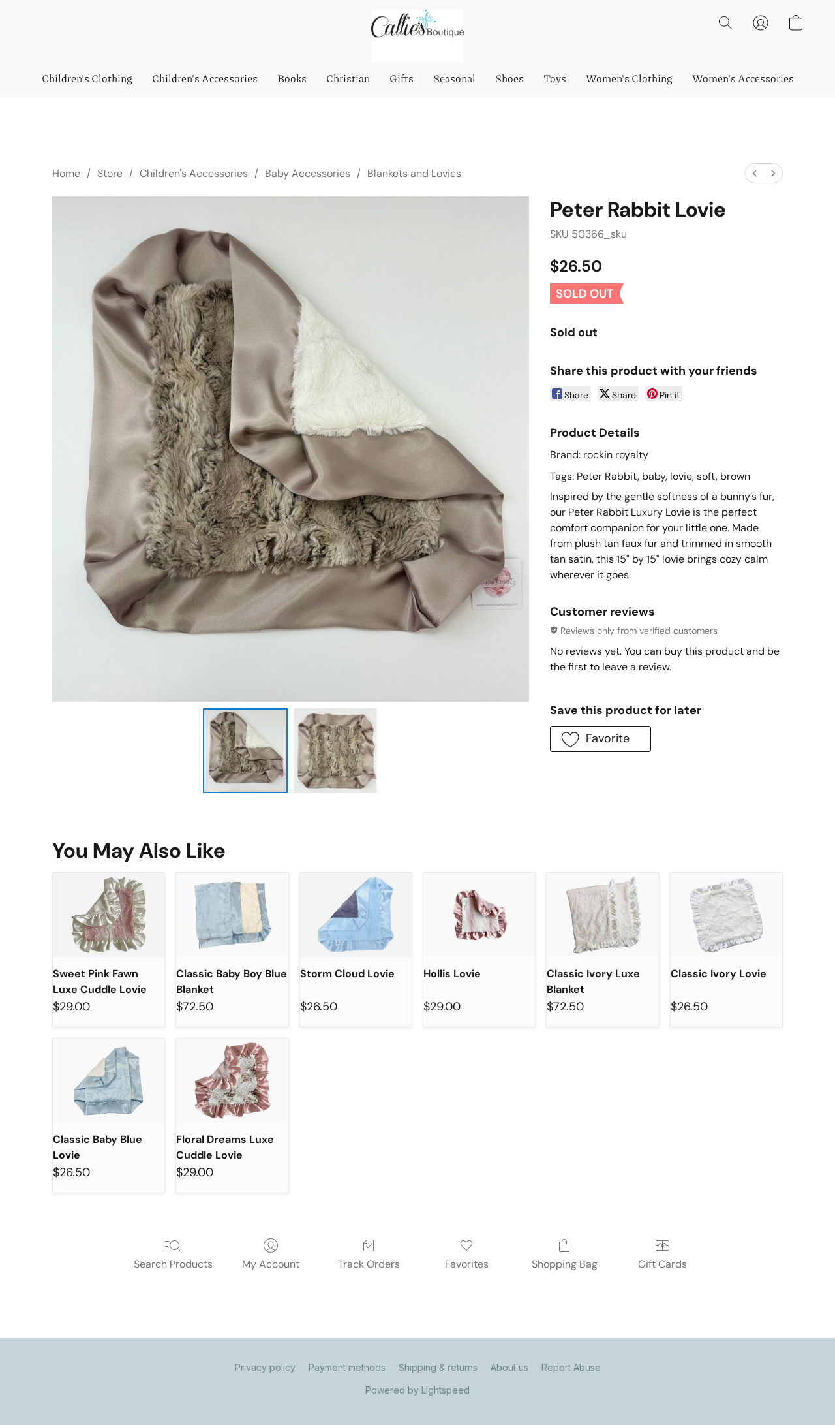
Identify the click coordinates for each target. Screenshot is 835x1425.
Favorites (467, 1264)
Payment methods (347, 1367)
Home (66, 173)
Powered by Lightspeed (417, 1390)
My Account (270, 1264)
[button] (417, 36)
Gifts (401, 78)
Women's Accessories (743, 78)
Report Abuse (571, 1367)
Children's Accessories (205, 78)
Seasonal (454, 78)
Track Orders (369, 1264)
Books (292, 78)
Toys (554, 78)
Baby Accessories (307, 173)
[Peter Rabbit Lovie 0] (245, 750)
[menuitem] (755, 173)
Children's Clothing (87, 78)
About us (509, 1367)
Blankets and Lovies (414, 173)
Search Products (173, 1264)
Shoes (509, 78)
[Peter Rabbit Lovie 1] (335, 750)
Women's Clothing (629, 78)
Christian (348, 78)
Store (110, 173)
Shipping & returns (438, 1367)
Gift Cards (662, 1264)
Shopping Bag (565, 1264)
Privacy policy (265, 1367)
